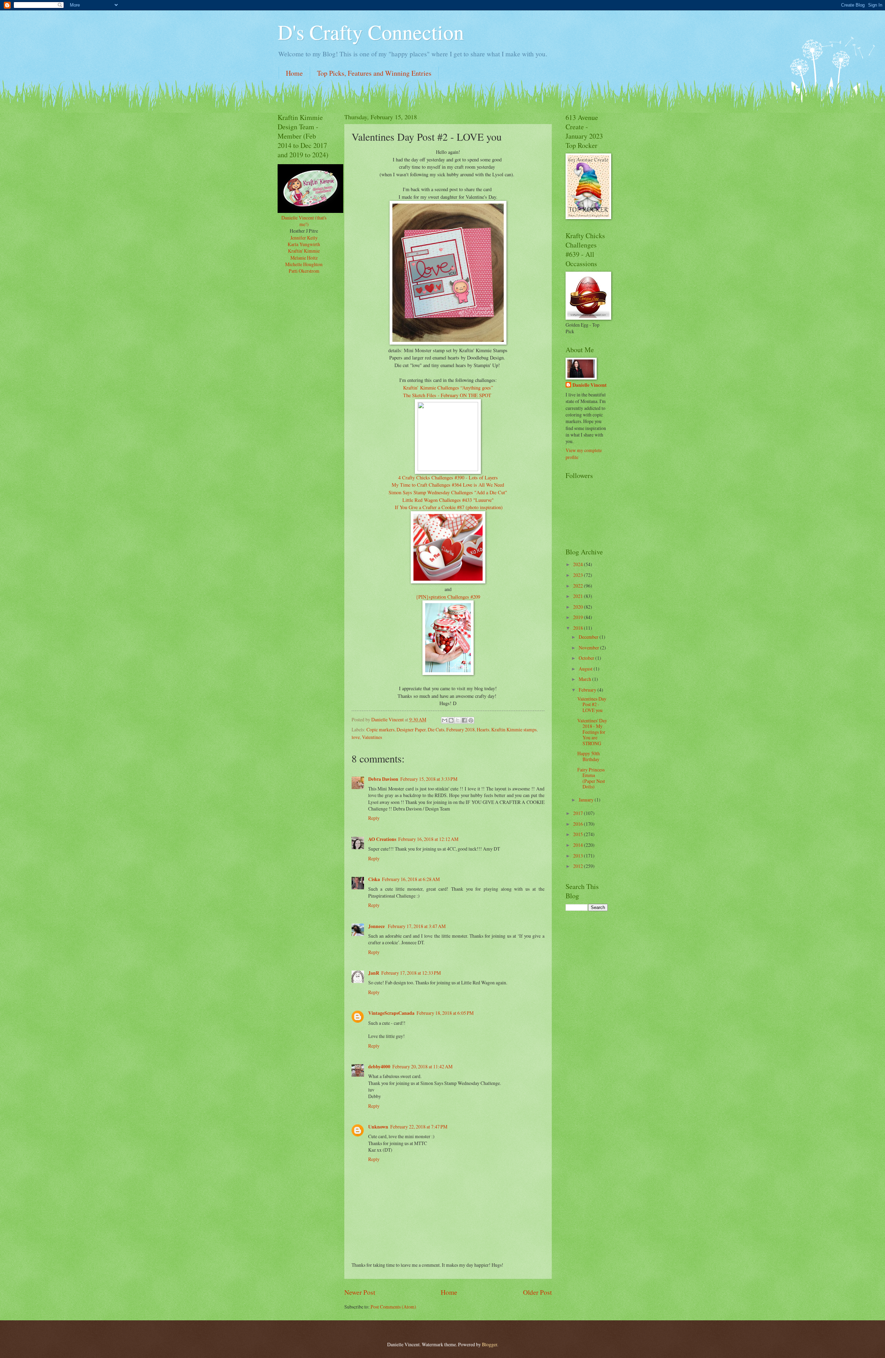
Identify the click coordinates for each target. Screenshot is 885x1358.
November (589, 647)
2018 (578, 628)
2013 (578, 855)
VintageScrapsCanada (391, 1013)
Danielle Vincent (589, 385)
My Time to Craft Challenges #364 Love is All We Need (448, 484)
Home (294, 73)
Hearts (483, 729)
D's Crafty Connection (371, 32)
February (588, 689)
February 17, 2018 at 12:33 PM (411, 973)
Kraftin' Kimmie (304, 250)
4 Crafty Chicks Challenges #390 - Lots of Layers (448, 477)
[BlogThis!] (451, 720)
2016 (578, 824)
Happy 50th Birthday (588, 756)
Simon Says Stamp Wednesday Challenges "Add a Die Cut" (448, 492)
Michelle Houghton (304, 264)
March (585, 679)
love (356, 737)
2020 (578, 606)
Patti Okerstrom (304, 271)
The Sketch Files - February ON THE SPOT (448, 395)
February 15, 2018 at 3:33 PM (428, 779)
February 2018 (460, 729)
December (589, 637)
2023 (578, 575)
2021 (578, 596)
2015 (578, 834)
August (586, 668)
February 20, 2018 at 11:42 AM (422, 1066)
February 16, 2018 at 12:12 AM (428, 839)
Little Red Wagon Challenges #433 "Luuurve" (448, 500)
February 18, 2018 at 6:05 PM (445, 1013)
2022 (578, 585)
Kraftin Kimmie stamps (514, 729)
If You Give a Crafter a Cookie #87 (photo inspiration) (448, 507)
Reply (374, 818)
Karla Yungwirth (304, 244)
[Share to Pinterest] (470, 720)
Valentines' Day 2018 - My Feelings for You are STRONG (592, 732)
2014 (578, 845)
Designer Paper (411, 729)
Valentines (372, 737)
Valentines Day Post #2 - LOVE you (591, 704)
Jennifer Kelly (304, 237)
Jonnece (377, 926)
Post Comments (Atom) (393, 1306)
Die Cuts (436, 729)
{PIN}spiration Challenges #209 (448, 596)
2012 (578, 866)
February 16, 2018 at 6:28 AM (411, 879)
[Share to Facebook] (464, 720)
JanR (373, 973)
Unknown (378, 1126)
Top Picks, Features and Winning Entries (374, 73)
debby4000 (379, 1066)
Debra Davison (383, 779)
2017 (578, 813)
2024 (578, 564)
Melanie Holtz (304, 257)
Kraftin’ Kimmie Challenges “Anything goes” (448, 387)
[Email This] (444, 720)
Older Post (537, 1292)
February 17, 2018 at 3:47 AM (417, 926)
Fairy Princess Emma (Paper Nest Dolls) (591, 778)
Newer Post (359, 1292)
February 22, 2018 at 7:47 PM (418, 1126)
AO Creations (382, 839)
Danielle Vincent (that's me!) (303, 220)
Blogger (489, 1344)
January (587, 799)
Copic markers (380, 729)
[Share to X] (457, 720)
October (587, 658)
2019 (578, 617)
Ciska (374, 879)
